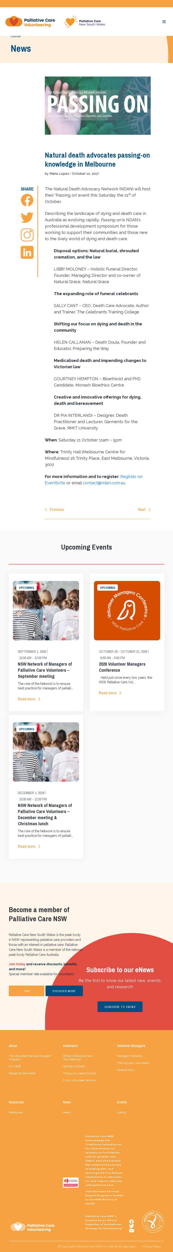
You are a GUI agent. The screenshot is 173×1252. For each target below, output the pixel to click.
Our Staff (15, 1066)
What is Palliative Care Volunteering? (78, 1057)
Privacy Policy (151, 1246)
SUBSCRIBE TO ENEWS (120, 1007)
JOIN (26, 991)
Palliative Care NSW (22, 1073)
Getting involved (74, 1066)
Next (142, 509)
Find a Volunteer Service (79, 1080)
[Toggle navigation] (164, 21)
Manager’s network (129, 1056)
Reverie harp (125, 1070)
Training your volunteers (133, 1063)
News (67, 1112)
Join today (17, 964)
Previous (57, 509)
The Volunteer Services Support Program (30, 1057)
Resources (16, 1112)
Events (121, 1112)
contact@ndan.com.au (104, 482)
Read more (26, 699)
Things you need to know (79, 1073)
